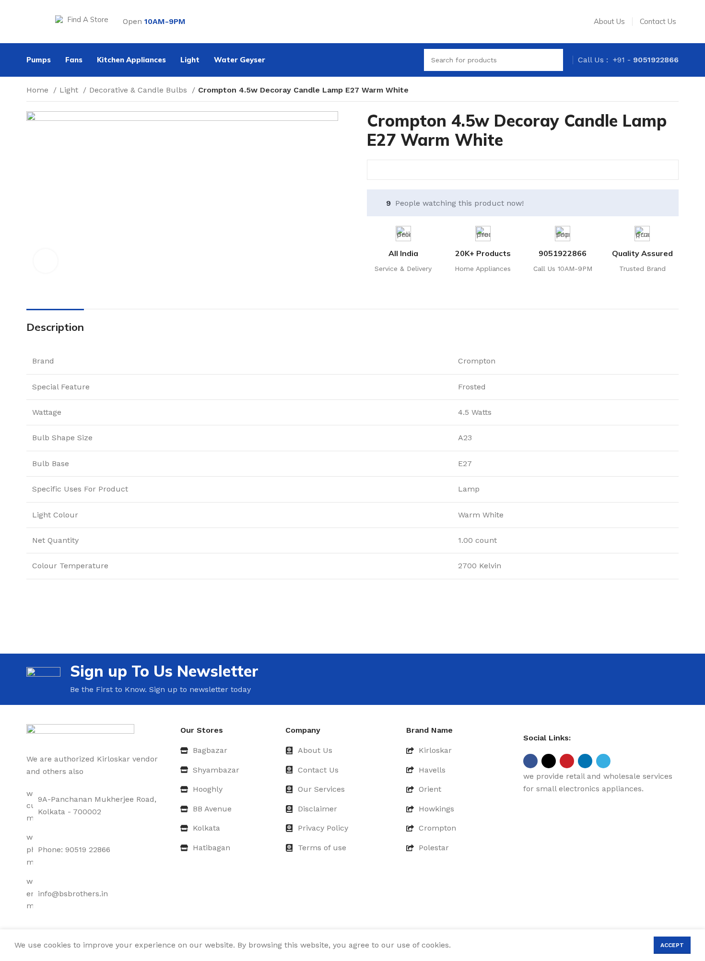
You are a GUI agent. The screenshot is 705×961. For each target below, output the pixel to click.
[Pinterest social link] (567, 761)
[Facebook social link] (530, 761)
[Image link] (80, 733)
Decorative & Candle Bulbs (139, 89)
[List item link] (229, 750)
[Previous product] (654, 91)
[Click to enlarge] (46, 261)
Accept (672, 945)
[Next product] (674, 91)
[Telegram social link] (603, 761)
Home (38, 89)
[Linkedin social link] (585, 761)
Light (70, 89)
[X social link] (548, 761)
